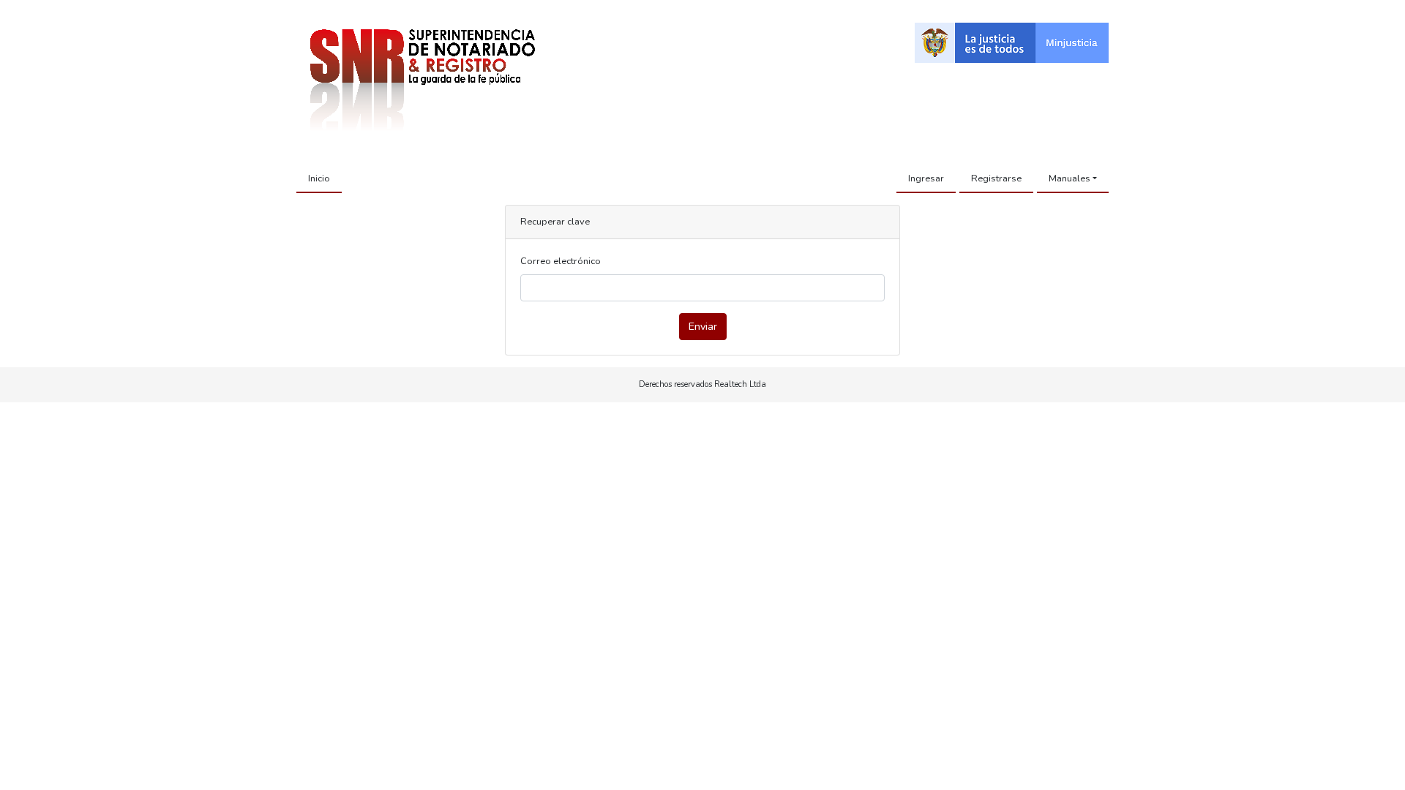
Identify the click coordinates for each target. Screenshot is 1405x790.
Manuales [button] (1069, 178)
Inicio (319, 178)
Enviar (703, 326)
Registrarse (996, 178)
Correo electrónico (560, 261)
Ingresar (926, 178)
